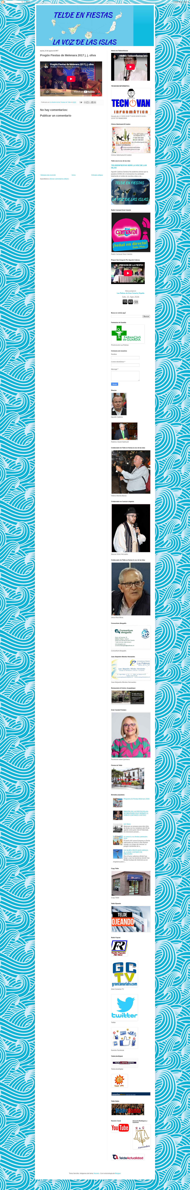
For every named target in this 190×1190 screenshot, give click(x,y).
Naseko (96, 1173)
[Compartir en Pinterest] (95, 102)
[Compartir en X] (90, 102)
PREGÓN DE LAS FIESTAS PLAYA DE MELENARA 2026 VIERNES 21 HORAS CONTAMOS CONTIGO (136, 813)
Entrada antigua (97, 175)
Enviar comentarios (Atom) (59, 179)
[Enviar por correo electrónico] (85, 102)
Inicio (73, 175)
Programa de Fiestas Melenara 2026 (136, 799)
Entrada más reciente (48, 175)
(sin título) (127, 824)
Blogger (118, 1173)
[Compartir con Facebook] (92, 102)
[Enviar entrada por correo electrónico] (80, 102)
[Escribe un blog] (87, 102)
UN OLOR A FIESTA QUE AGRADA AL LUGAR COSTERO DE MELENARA (136, 852)
